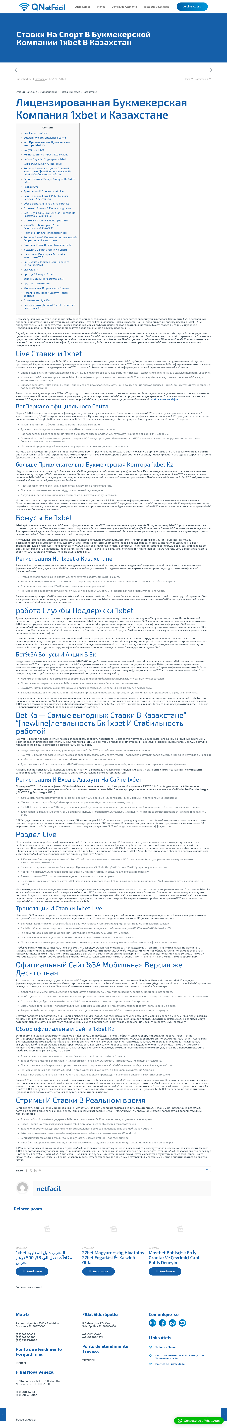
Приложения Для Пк (37, 300)
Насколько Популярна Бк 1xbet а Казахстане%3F (44, 256)
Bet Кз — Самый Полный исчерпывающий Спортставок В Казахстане (50, 239)
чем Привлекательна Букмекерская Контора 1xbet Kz (47, 144)
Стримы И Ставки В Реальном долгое (47, 208)
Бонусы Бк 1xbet (34, 149)
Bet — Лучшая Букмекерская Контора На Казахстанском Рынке (49, 214)
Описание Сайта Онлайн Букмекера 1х (48, 244)
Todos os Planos (165, 1346)
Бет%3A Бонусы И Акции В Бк (43, 163)
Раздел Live (31, 186)
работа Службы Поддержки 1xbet (45, 159)
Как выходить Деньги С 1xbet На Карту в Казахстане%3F (49, 306)
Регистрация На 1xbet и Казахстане (46, 154)
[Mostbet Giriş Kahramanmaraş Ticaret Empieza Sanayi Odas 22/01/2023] (224, 1414)
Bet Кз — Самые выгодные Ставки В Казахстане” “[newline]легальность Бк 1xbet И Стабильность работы (47, 171)
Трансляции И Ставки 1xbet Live (44, 191)
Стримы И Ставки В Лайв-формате (46, 220)
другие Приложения (37, 283)
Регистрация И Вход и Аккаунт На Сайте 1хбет (49, 180)
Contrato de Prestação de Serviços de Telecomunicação (179, 1357)
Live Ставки (31, 269)
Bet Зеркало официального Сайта (45, 137)
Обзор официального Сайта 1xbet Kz (46, 203)
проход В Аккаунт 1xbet (39, 274)
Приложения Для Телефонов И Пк (45, 232)
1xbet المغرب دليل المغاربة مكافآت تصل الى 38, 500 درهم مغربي (44, 1257)
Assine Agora (192, 6)
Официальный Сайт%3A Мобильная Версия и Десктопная (46, 197)
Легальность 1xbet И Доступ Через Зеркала (46, 294)
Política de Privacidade (170, 1363)
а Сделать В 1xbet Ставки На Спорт (45, 249)
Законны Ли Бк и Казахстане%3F (44, 278)
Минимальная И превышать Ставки (46, 288)
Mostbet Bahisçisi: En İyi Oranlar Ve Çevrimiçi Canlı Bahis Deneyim (175, 1257)
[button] (199, 1420)
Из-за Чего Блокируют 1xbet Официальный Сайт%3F (42, 226)
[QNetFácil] (42, 6)
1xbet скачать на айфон (164, 399)
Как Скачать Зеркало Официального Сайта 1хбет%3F (46, 263)
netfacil (40, 78)
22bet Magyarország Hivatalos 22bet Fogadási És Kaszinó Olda (113, 1257)
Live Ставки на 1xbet (36, 132)
